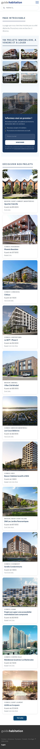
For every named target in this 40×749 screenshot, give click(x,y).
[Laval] (29, 66)
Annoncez (11, 739)
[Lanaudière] (11, 78)
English (3, 745)
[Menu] (37, 2)
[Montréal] (11, 54)
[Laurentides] (11, 66)
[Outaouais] (29, 78)
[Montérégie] (29, 54)
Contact (4, 739)
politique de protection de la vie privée (24, 148)
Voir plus (20, 718)
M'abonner (20, 142)
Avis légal (31, 739)
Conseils (24, 739)
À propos (18, 739)
